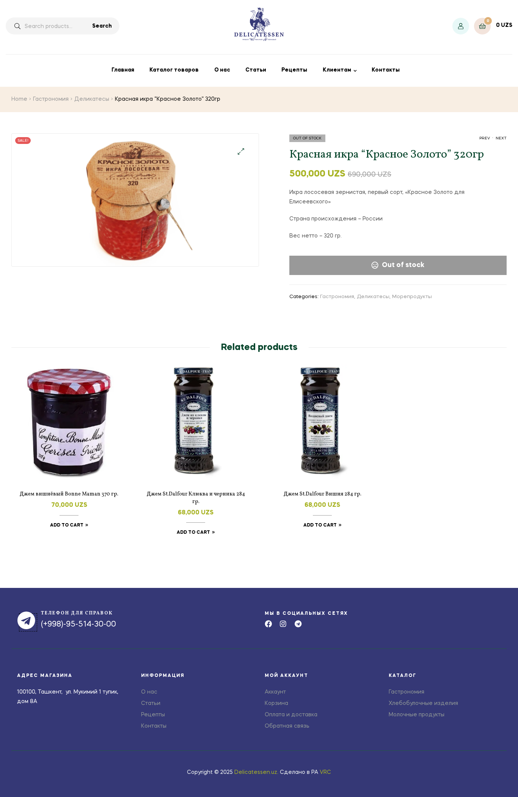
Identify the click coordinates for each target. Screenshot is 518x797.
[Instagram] (283, 623)
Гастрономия (51, 99)
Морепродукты (412, 296)
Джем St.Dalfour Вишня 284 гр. (322, 494)
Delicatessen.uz (255, 772)
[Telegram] (297, 623)
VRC (325, 772)
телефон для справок (77, 613)
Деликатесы (91, 99)
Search (102, 26)
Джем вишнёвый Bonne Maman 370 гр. (69, 494)
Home (19, 99)
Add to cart (66, 525)
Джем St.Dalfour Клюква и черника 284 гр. (196, 498)
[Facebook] (268, 623)
